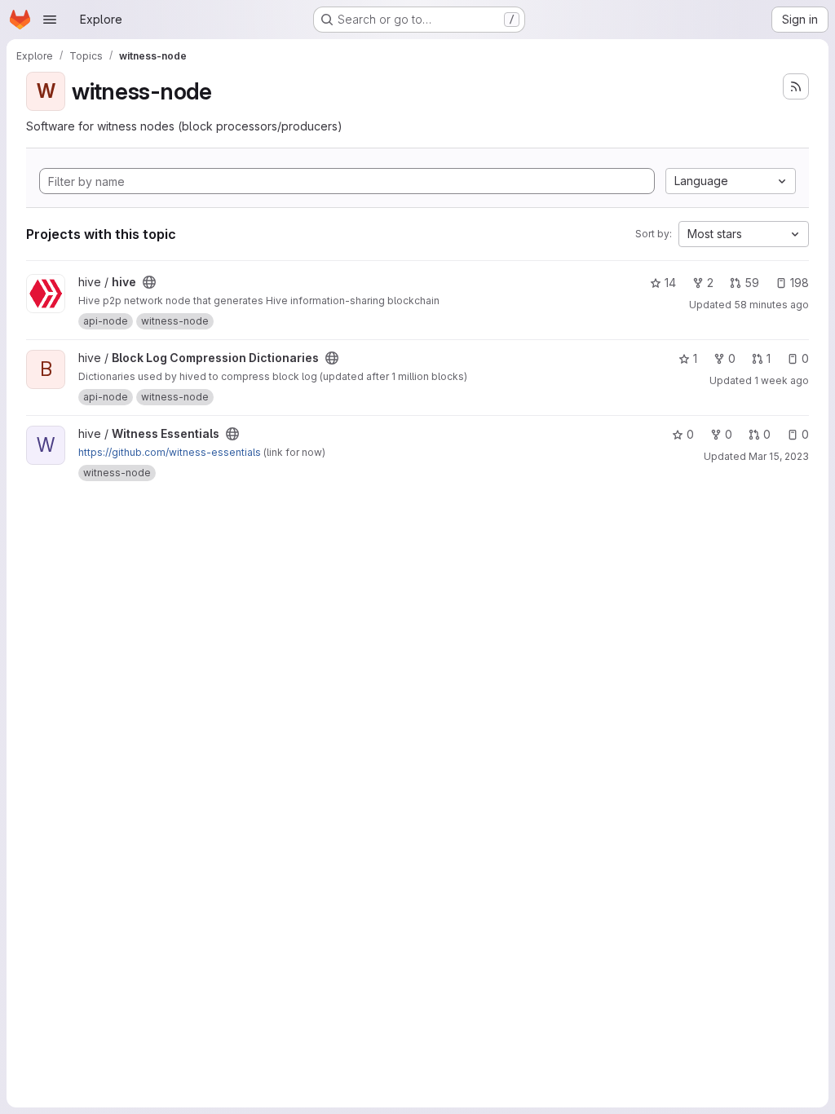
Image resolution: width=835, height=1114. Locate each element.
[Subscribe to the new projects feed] (796, 86)
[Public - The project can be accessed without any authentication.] (149, 282)
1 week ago (781, 380)
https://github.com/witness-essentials (169, 452)
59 (751, 283)
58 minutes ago (771, 304)
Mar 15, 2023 (779, 456)
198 (799, 283)
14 (670, 283)
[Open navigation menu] (50, 20)
